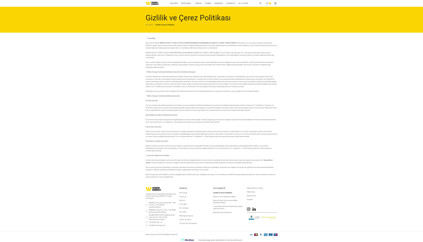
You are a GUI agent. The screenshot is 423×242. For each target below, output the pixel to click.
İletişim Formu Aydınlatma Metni (224, 197)
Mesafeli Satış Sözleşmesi (222, 212)
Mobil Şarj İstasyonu (186, 216)
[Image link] (153, 189)
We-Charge (183, 193)
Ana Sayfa (149, 25)
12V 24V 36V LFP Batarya (188, 223)
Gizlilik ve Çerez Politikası (222, 193)
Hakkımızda (251, 192)
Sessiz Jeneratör (185, 219)
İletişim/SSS (251, 196)
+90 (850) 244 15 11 (156, 222)
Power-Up (182, 197)
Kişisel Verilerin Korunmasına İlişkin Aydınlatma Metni (225, 201)
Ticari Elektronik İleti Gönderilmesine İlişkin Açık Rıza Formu (228, 207)
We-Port (182, 200)
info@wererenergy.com (157, 225)
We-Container (184, 208)
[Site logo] (152, 3)
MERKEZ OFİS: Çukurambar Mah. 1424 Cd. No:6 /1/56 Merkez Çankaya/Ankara (162, 205)
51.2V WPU (183, 204)
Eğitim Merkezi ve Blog (255, 188)
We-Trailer (183, 212)
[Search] (260, 3)
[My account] (275, 3)
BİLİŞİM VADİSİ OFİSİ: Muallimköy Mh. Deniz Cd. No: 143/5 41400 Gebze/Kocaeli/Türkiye (162, 217)
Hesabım (250, 199)
